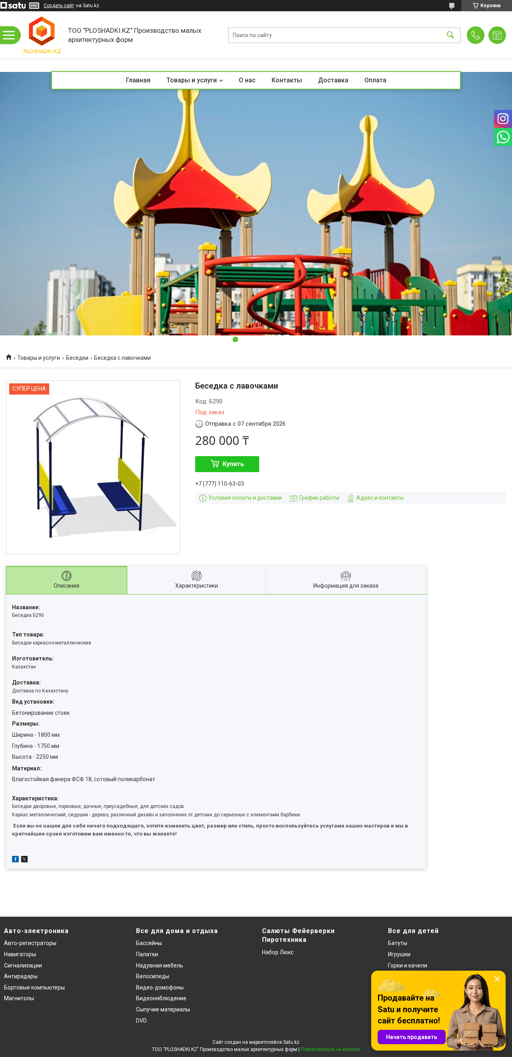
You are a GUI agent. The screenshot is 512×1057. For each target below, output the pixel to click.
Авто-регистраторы (30, 943)
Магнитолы (19, 998)
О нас (247, 80)
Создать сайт (59, 5)
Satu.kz (291, 1042)
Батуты (397, 943)
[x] (24, 860)
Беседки (77, 358)
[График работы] (497, 35)
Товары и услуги (191, 80)
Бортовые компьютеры (34, 987)
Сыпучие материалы (163, 1009)
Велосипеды (152, 976)
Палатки (147, 954)
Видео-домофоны (160, 987)
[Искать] (450, 35)
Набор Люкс (278, 952)
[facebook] (15, 860)
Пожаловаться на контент (330, 1049)
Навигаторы (20, 954)
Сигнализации (23, 965)
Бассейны (149, 943)
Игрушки (399, 954)
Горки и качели (407, 965)
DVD (141, 1020)
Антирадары (21, 976)
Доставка (333, 80)
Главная (138, 80)
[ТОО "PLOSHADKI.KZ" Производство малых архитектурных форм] (42, 35)
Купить (233, 464)
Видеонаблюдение (161, 998)
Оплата (375, 80)
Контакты (287, 80)
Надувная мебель (159, 965)
